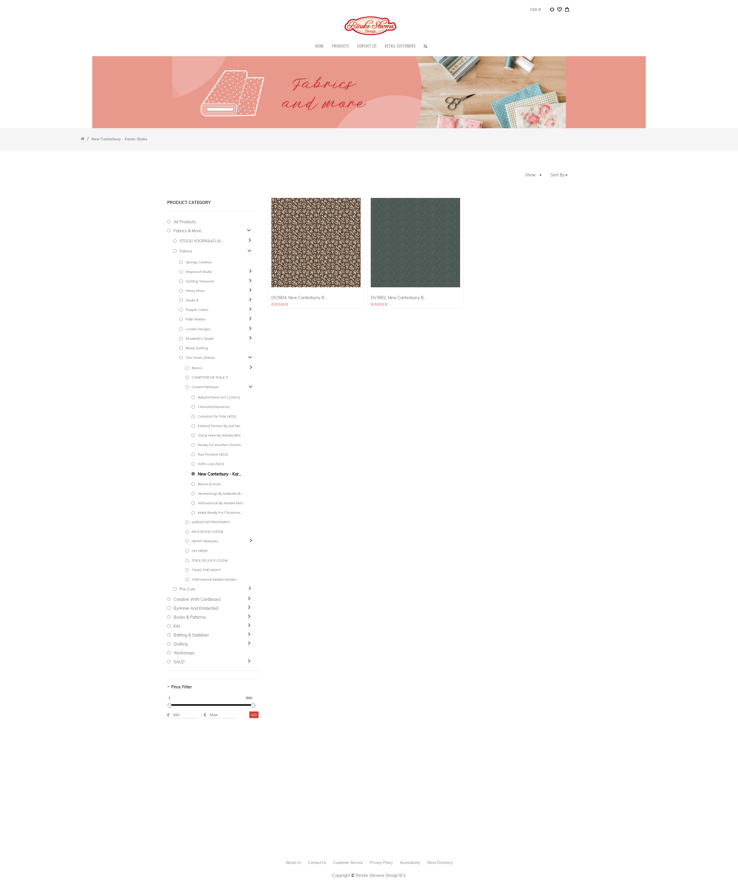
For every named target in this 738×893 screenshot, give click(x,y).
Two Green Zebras (200, 357)
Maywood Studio (199, 271)
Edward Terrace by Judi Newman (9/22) (220, 426)
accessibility (410, 862)
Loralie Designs (198, 329)
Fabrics (186, 251)
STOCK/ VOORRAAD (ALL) (202, 241)
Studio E (192, 300)
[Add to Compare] (552, 10)
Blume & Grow (209, 484)
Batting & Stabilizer (191, 635)
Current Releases (205, 387)
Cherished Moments (214, 407)
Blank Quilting (197, 348)
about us (293, 862)
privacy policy (381, 862)
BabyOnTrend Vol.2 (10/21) (219, 397)
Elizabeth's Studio (200, 338)
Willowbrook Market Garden (214, 579)
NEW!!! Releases (205, 541)
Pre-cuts (187, 589)
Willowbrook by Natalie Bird (220, 503)
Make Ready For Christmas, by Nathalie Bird (220, 512)
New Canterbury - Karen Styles (220, 474)
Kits (177, 626)
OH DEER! (200, 551)
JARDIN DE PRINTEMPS (210, 522)
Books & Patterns (190, 617)
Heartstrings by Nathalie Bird (220, 493)
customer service (348, 862)
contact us (317, 862)
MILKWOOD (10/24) (207, 531)
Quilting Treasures (200, 281)
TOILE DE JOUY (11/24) (210, 560)
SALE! (179, 661)
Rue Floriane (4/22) (213, 454)
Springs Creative (199, 262)
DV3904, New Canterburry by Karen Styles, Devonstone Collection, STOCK (299, 298)
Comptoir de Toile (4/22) (217, 416)
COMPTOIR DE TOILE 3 (210, 377)
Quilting (181, 644)
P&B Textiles (196, 319)
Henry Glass (195, 290)
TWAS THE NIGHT (206, 570)
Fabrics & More (187, 230)
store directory (440, 862)
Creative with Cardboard (197, 599)
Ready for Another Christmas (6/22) (220, 445)
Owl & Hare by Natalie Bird (219, 435)
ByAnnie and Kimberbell (196, 608)
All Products (185, 221)
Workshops (184, 653)
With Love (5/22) (211, 464)
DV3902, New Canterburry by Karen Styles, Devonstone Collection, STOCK (399, 298)
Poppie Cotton (197, 309)
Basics (197, 368)
